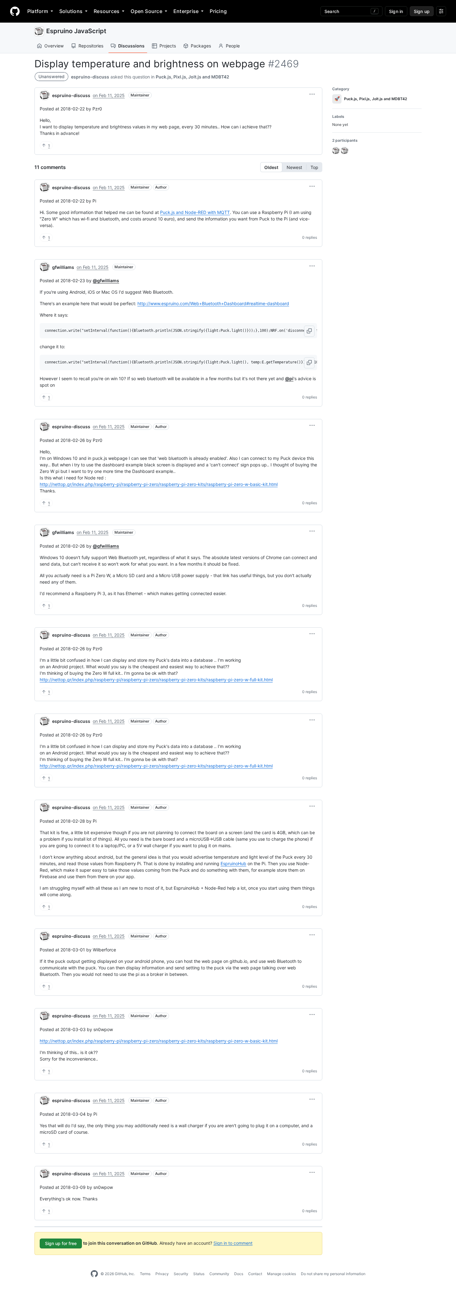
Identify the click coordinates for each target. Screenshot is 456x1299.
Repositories (90, 45)
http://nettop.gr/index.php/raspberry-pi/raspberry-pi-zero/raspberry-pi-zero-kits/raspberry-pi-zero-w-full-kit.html (156, 679)
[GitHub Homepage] (94, 1274)
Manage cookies (281, 1273)
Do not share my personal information (333, 1273)
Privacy (162, 1273)
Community (219, 1273)
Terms (145, 1273)
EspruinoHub (233, 863)
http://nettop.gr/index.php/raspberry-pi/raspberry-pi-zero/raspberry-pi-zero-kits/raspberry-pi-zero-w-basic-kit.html (159, 484)
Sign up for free (61, 1243)
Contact (255, 1273)
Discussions (131, 45)
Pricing (218, 11)
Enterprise (186, 11)
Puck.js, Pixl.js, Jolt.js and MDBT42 (192, 76)
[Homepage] (15, 11)
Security (181, 1273)
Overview (54, 45)
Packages (201, 45)
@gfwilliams (106, 280)
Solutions (71, 11)
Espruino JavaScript (76, 31)
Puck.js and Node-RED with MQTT (195, 212)
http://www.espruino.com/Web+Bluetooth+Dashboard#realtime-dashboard (213, 303)
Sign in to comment (233, 1242)
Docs (238, 1273)
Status (198, 1273)
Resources (106, 11)
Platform (37, 11)
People (233, 45)
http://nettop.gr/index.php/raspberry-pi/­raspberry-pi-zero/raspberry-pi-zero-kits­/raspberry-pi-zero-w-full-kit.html (156, 765)
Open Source (146, 11)
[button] (312, 94)
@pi (289, 378)
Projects (167, 45)
